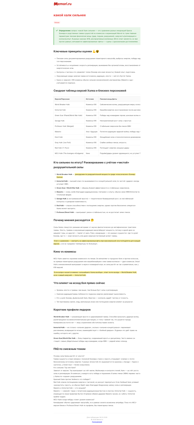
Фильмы (56, 22)
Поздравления (97, 422)
